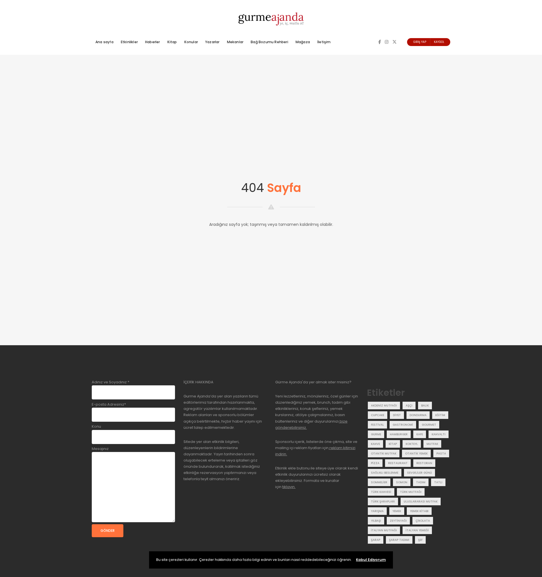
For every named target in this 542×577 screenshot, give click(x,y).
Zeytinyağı (398, 521)
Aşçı (409, 405)
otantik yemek (416, 453)
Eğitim (440, 415)
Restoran (424, 463)
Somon (401, 482)
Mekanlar (235, 42)
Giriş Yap (419, 42)
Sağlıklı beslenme (384, 473)
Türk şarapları (383, 501)
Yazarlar (212, 42)
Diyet (397, 415)
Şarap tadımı (399, 540)
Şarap (375, 540)
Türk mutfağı (410, 492)
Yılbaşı (376, 521)
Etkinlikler (129, 42)
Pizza (375, 463)
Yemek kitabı (419, 511)
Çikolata (423, 521)
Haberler (152, 42)
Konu (96, 426)
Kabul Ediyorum (371, 559)
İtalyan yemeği (417, 530)
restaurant (398, 463)
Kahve (375, 444)
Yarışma (377, 511)
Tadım (420, 482)
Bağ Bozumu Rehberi (269, 42)
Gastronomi (403, 425)
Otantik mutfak (383, 453)
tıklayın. (289, 486)
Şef (420, 540)
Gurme (376, 434)
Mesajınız (100, 448)
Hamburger (399, 434)
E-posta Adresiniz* (109, 404)
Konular (191, 42)
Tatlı (438, 482)
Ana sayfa (104, 42)
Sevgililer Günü (419, 473)
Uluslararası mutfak (421, 501)
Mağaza (303, 42)
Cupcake (377, 415)
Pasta (441, 453)
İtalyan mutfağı (384, 530)
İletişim (324, 42)
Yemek (396, 511)
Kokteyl (412, 444)
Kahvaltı (438, 434)
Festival (377, 425)
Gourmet (429, 425)
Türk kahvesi (381, 492)
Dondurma (418, 415)
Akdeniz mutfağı (384, 405)
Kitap (172, 42)
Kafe (419, 434)
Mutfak (432, 444)
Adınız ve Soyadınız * (110, 382)
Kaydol (439, 42)
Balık (425, 405)
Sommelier (379, 482)
